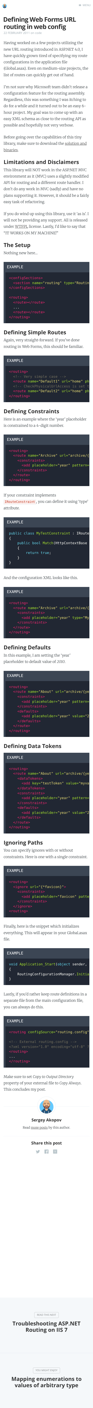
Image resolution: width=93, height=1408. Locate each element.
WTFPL (21, 226)
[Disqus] (46, 1218)
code (38, 33)
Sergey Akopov (46, 1120)
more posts (39, 1127)
